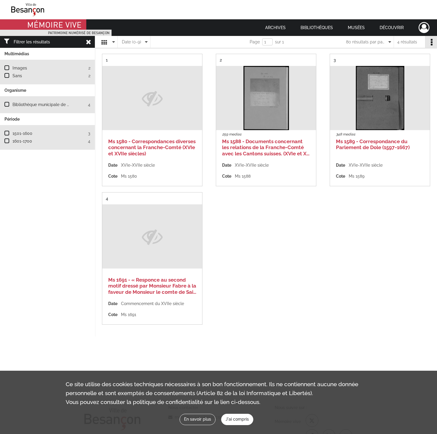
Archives (275, 27)
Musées (356, 27)
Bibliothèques (317, 27)
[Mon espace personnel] (424, 27)
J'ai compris (237, 419)
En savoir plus (197, 419)
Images (19, 68)
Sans (17, 75)
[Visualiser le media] (266, 98)
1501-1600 (22, 133)
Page (255, 42)
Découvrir (392, 27)
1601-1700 (22, 141)
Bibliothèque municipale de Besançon (49, 104)
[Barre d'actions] (431, 42)
